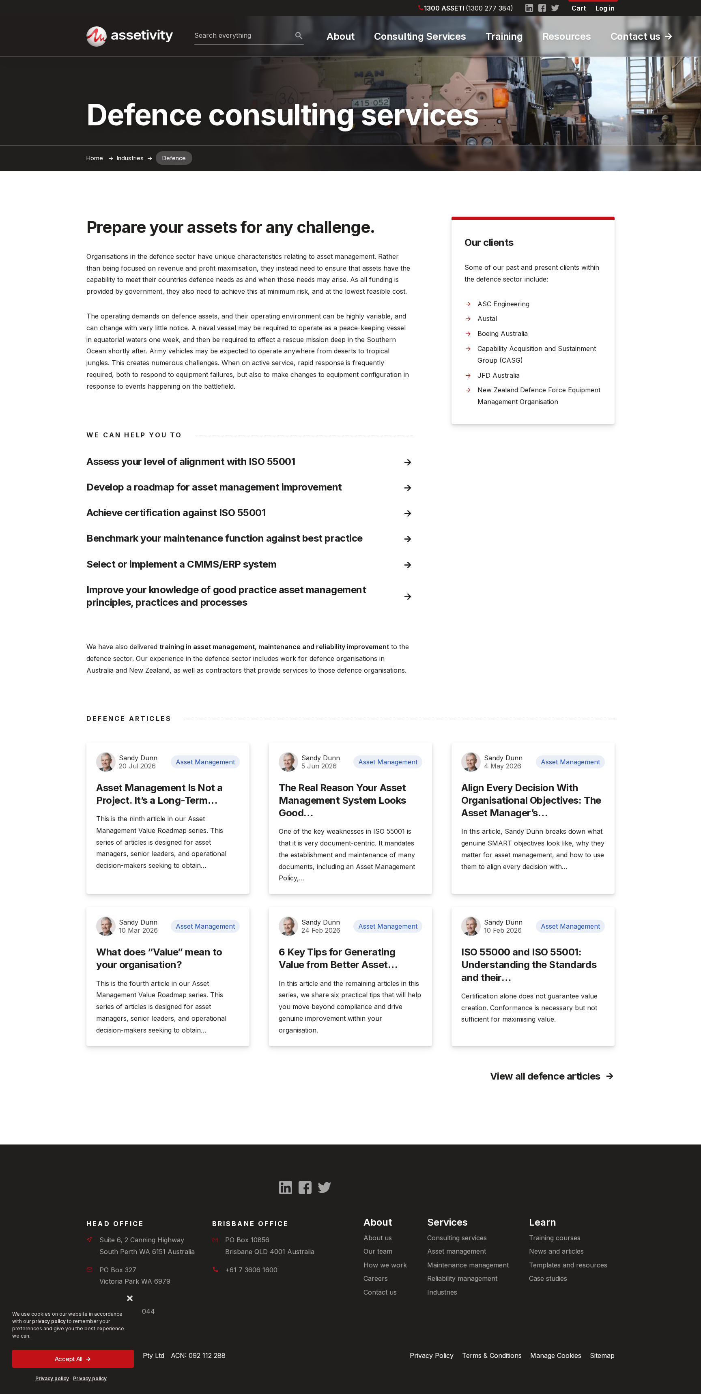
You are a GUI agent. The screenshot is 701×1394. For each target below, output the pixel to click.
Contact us (636, 36)
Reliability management (462, 1278)
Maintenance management (468, 1265)
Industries (442, 1292)
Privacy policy (52, 1378)
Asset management (456, 1251)
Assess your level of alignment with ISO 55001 (190, 461)
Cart (579, 8)
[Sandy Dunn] (106, 762)
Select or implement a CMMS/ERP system (181, 564)
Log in (605, 8)
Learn (542, 1222)
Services (447, 1222)
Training (504, 36)
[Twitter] (555, 8)
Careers (375, 1278)
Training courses (555, 1238)
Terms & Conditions (492, 1355)
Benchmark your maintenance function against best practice (224, 538)
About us (377, 1238)
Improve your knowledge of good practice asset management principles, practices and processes (227, 596)
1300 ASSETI (468, 8)
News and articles (556, 1251)
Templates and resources (568, 1265)
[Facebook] (542, 8)
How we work (385, 1265)
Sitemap (602, 1355)
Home (94, 158)
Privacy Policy (432, 1355)
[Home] (129, 36)
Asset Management (205, 762)
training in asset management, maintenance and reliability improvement (274, 647)
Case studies (548, 1278)
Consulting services (457, 1238)
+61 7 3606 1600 (251, 1270)
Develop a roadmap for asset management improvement (214, 487)
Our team (377, 1251)
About (341, 36)
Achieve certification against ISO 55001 (175, 512)
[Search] (299, 36)
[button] (130, 1298)
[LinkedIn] (529, 8)
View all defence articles (545, 1076)
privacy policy (49, 1321)
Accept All (68, 1359)
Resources (566, 36)
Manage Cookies (555, 1355)
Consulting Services (420, 36)
